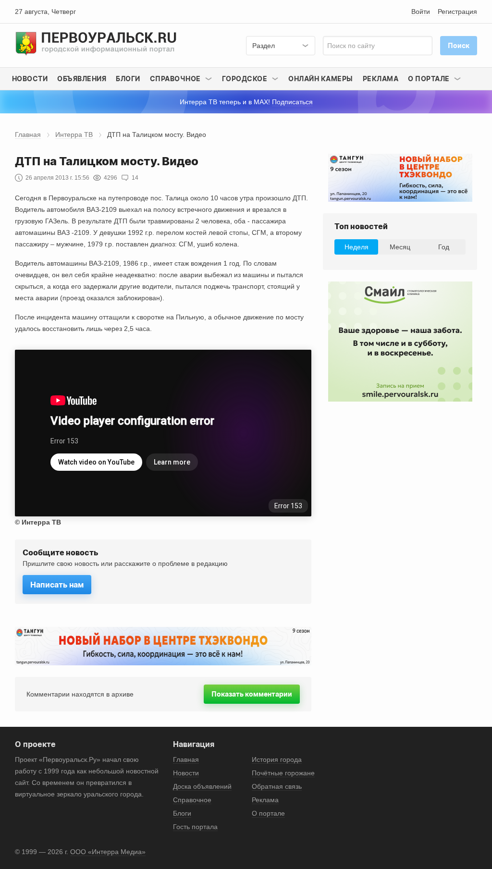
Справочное (192, 800)
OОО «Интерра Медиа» (108, 852)
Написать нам (57, 584)
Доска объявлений (202, 786)
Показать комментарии (251, 694)
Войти (420, 11)
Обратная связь (277, 786)
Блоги (128, 78)
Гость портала (195, 827)
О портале (268, 813)
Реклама (381, 78)
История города (277, 759)
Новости (30, 78)
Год (443, 247)
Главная (28, 134)
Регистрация (457, 11)
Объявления (81, 78)
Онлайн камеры (320, 78)
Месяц (400, 247)
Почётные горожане (283, 773)
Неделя (356, 247)
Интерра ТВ (74, 134)
